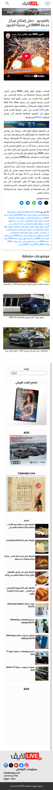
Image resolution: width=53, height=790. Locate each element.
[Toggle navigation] (47, 3)
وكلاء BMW (12, 241)
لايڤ (30, 30)
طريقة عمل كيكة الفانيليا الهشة (20, 540)
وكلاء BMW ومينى (25, 244)
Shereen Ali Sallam (40, 30)
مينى (24, 241)
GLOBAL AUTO (28, 212)
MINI (38, 212)
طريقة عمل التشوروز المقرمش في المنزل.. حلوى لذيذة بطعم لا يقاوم (20, 591)
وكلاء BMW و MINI (41, 244)
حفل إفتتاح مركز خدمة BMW (25, 235)
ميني (20, 241)
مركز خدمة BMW (15, 238)
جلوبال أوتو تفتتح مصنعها (24, 227)
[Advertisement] (26, 717)
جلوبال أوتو (39, 227)
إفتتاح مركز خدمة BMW (27, 215)
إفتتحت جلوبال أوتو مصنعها (20, 218)
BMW (41, 110)
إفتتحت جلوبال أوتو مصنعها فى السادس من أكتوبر (29, 221)
